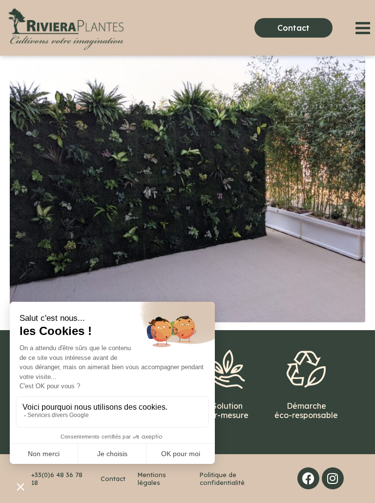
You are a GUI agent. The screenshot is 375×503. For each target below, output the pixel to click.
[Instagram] (333, 478)
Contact (113, 478)
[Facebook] (308, 478)
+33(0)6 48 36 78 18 (57, 478)
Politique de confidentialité (222, 478)
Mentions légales (152, 478)
